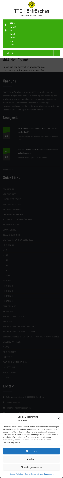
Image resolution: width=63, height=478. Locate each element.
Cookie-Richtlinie (16, 474)
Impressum (48, 474)
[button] (58, 418)
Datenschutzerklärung (34, 474)
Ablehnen (31, 459)
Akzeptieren (31, 451)
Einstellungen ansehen (31, 467)
